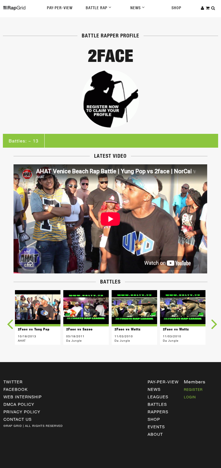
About (155, 434)
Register (193, 389)
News (136, 7)
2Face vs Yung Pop (33, 329)
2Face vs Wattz (128, 329)
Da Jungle (74, 340)
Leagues (158, 396)
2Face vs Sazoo (79, 329)
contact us (17, 419)
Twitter (13, 381)
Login (190, 397)
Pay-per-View (163, 381)
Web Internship (22, 396)
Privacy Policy (21, 411)
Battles (157, 404)
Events (156, 426)
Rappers (158, 411)
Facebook (15, 389)
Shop (176, 7)
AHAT (22, 340)
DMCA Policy (18, 404)
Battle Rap (97, 7)
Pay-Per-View (60, 7)
